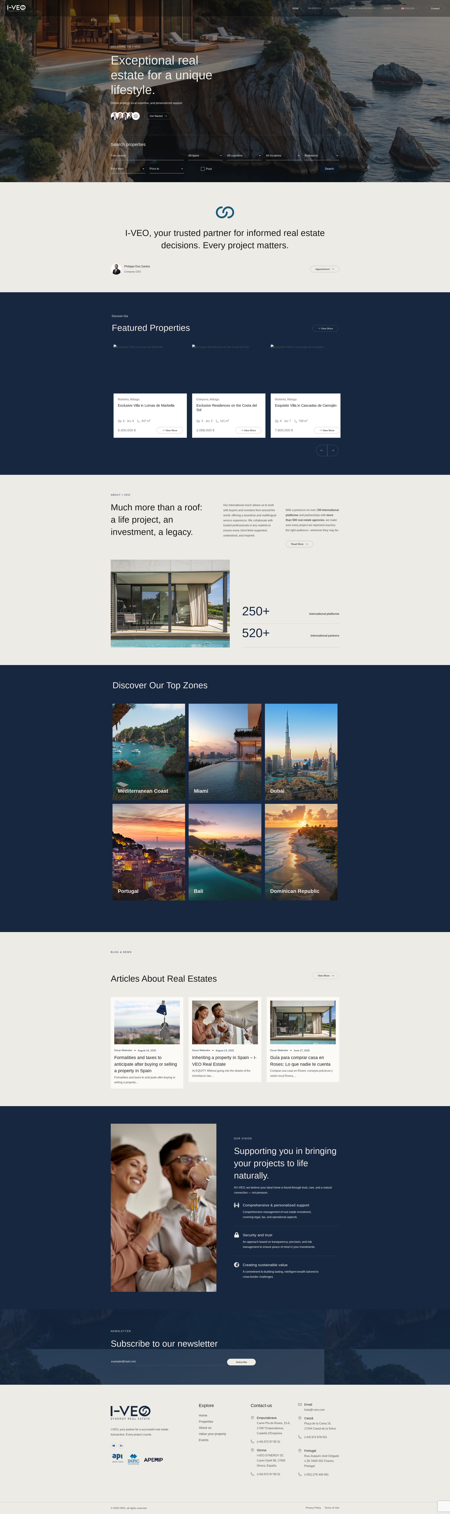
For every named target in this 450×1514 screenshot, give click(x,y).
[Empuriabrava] (252, 1417)
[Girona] (252, 1450)
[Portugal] (300, 1450)
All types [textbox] (193, 155)
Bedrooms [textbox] (311, 155)
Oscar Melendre (123, 1050)
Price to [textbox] (154, 168)
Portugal (310, 1451)
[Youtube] (114, 1446)
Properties (314, 8)
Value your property (362, 8)
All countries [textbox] (235, 155)
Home (295, 8)
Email (308, 1404)
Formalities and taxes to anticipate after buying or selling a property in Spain (145, 1064)
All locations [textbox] (273, 155)
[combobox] (205, 155)
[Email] (300, 1404)
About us (335, 8)
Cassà (308, 1418)
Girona (261, 1450)
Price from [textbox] (117, 168)
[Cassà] (300, 1418)
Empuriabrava (267, 1418)
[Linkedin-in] (121, 1446)
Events (388, 8)
